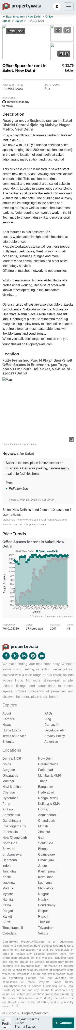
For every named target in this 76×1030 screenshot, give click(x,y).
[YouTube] (41, 656)
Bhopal (43, 849)
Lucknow (8, 882)
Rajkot (7, 916)
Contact (65, 1023)
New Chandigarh (14, 837)
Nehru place (27, 314)
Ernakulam (46, 860)
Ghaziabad (10, 775)
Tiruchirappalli (12, 927)
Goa (41, 837)
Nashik (43, 899)
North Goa (9, 843)
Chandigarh (46, 820)
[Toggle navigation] (69, 6)
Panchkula (10, 832)
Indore (7, 865)
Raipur (43, 911)
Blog (47, 719)
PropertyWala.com (35, 1013)
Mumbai (8, 781)
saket (59, 154)
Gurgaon (8, 770)
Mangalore (46, 888)
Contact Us (52, 724)
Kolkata (7, 809)
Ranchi (43, 916)
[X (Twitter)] (15, 656)
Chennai (8, 792)
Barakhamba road (49, 319)
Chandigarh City (14, 826)
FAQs (48, 713)
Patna (6, 905)
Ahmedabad (11, 815)
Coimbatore (46, 854)
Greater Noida (48, 764)
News (6, 724)
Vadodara (9, 933)
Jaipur (42, 865)
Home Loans (11, 730)
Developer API (54, 730)
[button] (57, 6)
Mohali (43, 826)
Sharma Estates (25, 1026)
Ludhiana (45, 882)
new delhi (19, 174)
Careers (8, 719)
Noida (6, 764)
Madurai (8, 888)
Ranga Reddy (48, 798)
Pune (6, 803)
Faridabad (45, 770)
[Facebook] (6, 656)
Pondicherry (47, 905)
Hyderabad (46, 792)
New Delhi (34, 16)
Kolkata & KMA (49, 803)
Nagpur (43, 894)
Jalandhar (9, 871)
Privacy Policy (54, 736)
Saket (19, 20)
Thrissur (44, 922)
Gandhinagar (11, 820)
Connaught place (22, 319)
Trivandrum (46, 927)
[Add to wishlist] (58, 30)
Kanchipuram (47, 871)
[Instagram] (32, 656)
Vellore (43, 933)
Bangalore (45, 786)
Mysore (7, 894)
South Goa (46, 843)
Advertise (51, 741)
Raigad (7, 911)
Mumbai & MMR (49, 775)
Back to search (15, 16)
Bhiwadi (8, 849)
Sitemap (8, 741)
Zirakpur (44, 832)
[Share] (67, 30)
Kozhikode (46, 877)
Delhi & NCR (11, 758)
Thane (42, 781)
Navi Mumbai (11, 786)
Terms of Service (14, 736)
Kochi (6, 877)
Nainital (8, 899)
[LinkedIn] (24, 656)
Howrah (43, 809)
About (6, 713)
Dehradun (9, 860)
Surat (6, 922)
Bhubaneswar (12, 854)
